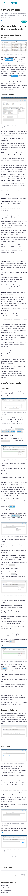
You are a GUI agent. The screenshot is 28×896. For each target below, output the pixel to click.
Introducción (4, 885)
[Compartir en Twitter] (13, 856)
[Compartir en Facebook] (15, 856)
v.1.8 (25, 21)
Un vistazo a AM (5, 888)
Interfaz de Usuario (6, 890)
